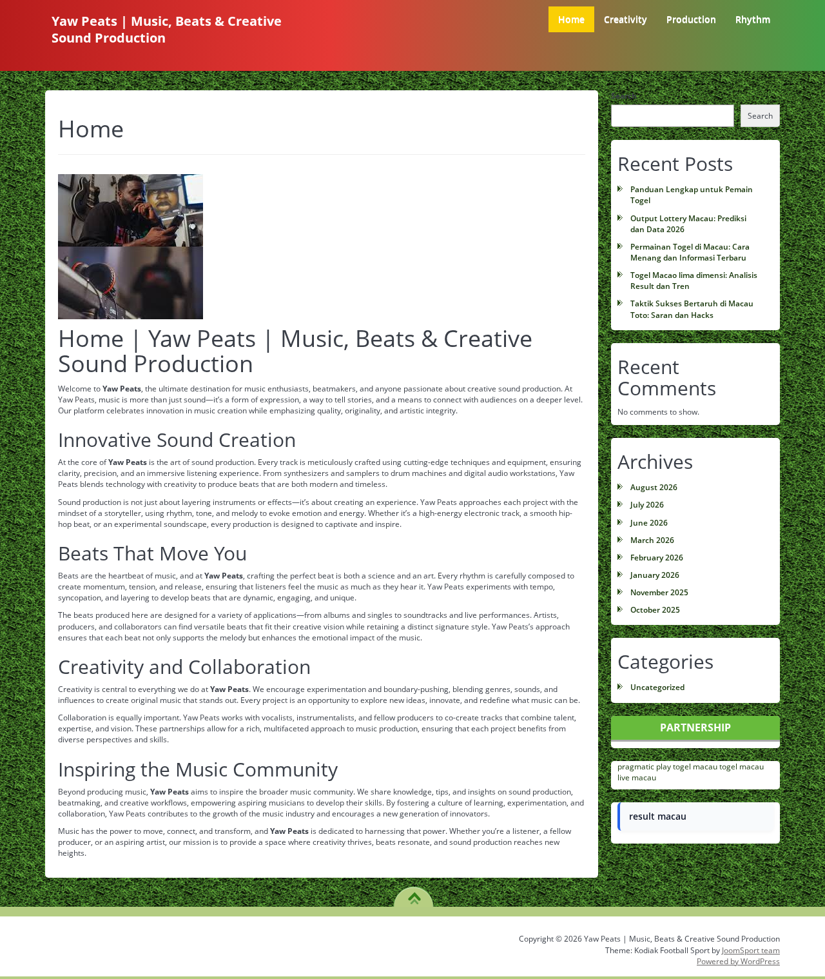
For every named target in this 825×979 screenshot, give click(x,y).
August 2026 (653, 487)
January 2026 (654, 574)
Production (691, 19)
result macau (657, 816)
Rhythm (752, 19)
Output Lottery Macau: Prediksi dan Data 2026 (688, 224)
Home (571, 19)
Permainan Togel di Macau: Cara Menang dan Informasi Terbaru (690, 252)
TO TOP (414, 894)
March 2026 (652, 540)
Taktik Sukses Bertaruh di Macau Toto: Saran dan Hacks (691, 309)
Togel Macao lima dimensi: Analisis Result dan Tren (693, 281)
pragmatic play (644, 766)
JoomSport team (751, 950)
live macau (636, 777)
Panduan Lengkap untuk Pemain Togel (691, 195)
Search (624, 95)
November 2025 (659, 592)
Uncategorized (657, 687)
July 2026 (647, 504)
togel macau (695, 766)
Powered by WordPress (738, 961)
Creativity (625, 19)
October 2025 (655, 609)
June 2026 (649, 522)
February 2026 (656, 557)
